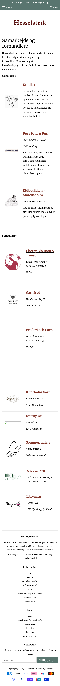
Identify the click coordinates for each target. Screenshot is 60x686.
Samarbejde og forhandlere (30, 593)
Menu (9, 7)
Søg (30, 573)
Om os (30, 577)
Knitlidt (29, 85)
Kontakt (30, 589)
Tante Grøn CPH (35, 471)
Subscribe (47, 660)
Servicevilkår (30, 597)
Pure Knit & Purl (35, 133)
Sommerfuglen (38, 442)
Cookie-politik (30, 601)
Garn (30, 615)
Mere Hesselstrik (30, 636)
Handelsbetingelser (30, 581)
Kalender (30, 632)
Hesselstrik (29, 668)
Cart (55, 7)
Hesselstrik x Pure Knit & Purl (30, 619)
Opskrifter (30, 628)
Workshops (30, 623)
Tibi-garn (33, 496)
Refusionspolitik (30, 585)
